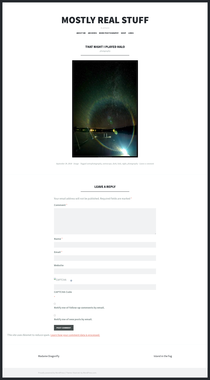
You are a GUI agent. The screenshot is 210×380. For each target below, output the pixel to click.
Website (59, 265)
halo (119, 163)
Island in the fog (163, 356)
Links (131, 33)
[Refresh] (71, 279)
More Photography (109, 33)
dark (115, 163)
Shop (123, 33)
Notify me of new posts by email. (73, 319)
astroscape (107, 163)
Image (76, 163)
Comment (60, 205)
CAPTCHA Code (63, 292)
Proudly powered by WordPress (51, 372)
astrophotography (94, 163)
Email (58, 252)
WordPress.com (89, 372)
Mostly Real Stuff (105, 20)
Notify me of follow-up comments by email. (79, 307)
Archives (92, 33)
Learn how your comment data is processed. (75, 335)
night (124, 163)
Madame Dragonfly (48, 356)
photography (105, 51)
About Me (81, 33)
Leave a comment (147, 163)
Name (58, 238)
